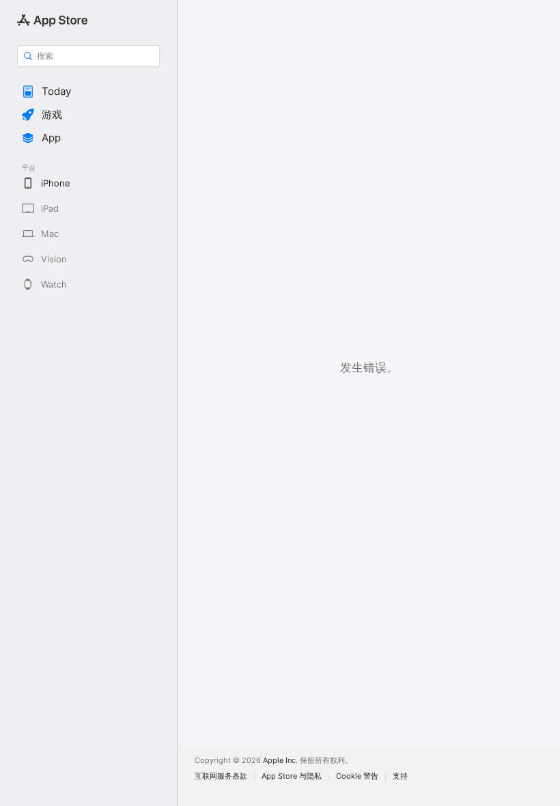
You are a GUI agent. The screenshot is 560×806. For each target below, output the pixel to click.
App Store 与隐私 (292, 776)
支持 (400, 776)
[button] (88, 91)
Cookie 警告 (357, 776)
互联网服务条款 (221, 776)
